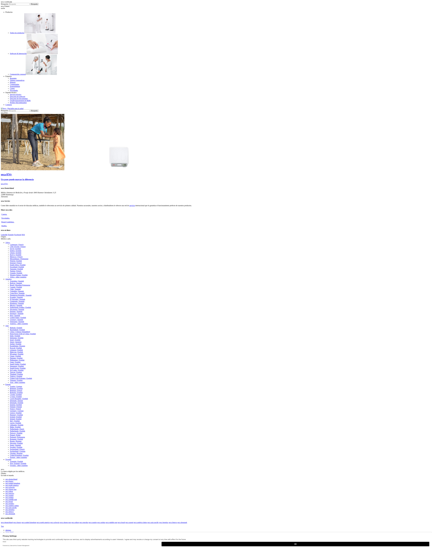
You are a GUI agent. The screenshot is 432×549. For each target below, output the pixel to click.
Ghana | (15, 253)
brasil (9, 501)
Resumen (13, 78)
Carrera (4, 214)
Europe (8, 384)
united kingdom (12, 483)
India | (15, 336)
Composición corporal (18, 74)
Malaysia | (16, 352)
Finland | (16, 407)
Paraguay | (16, 313)
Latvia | (15, 423)
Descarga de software (17, 97)
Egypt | (15, 249)
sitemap (8, 530)
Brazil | (20, 285)
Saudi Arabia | (18, 364)
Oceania (8, 459)
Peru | (15, 315)
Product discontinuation (18, 103)
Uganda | (16, 273)
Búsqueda (34, 4)
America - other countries (19, 324)
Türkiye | (16, 376)
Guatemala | (17, 301)
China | (20, 332)
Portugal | (17, 437)
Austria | (16, 386)
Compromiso (14, 84)
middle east (11, 499)
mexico (9, 493)
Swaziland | (17, 267)
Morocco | (16, 257)
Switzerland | (17, 449)
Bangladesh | (17, 330)
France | (15, 409)
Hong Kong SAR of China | (23, 334)
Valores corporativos (17, 80)
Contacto (8, 105)
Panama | (16, 311)
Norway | (16, 433)
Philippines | (17, 360)
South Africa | (18, 265)
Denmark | (16, 401)
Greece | (16, 413)
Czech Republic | (19, 399)
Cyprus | (16, 397)
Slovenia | (16, 443)
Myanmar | (16, 354)
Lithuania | (16, 425)
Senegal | (16, 263)
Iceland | (16, 417)
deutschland (11, 479)
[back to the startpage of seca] (12, 108)
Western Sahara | (19, 275)
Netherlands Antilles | (20, 307)
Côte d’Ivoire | (18, 247)
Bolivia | (16, 283)
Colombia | (17, 291)
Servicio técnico (15, 94)
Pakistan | (16, 358)
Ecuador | (16, 297)
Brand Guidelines (7, 222)
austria (9, 495)
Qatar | (15, 362)
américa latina (12, 506)
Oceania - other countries (19, 465)
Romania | (16, 439)
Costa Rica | (17, 293)
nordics (9, 504)
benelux (10, 510)
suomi (129, 522)
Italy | (15, 421)
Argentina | (17, 281)
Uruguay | (16, 320)
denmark (10, 514)
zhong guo (10, 489)
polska (9, 497)
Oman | (15, 356)
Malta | (15, 427)
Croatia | (16, 395)
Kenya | (15, 255)
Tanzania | (16, 269)
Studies (4, 226)
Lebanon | (16, 350)
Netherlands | (17, 429)
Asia (7, 326)
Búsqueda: (4, 4)
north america (12, 485)
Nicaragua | (17, 309)
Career (12, 88)
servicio (132, 205)
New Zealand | (18, 463)
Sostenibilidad (15, 86)
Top (2, 526)
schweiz (10, 487)
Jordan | (15, 344)
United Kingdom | (19, 455)
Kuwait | (16, 348)
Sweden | (16, 447)
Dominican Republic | (21, 295)
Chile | (15, 289)
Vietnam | (16, 380)
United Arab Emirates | (21, 378)
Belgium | (16, 388)
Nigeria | (16, 261)
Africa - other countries (18, 277)
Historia (13, 82)
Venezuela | (17, 322)
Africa (7, 243)
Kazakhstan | (17, 346)
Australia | (16, 461)
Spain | (15, 445)
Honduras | (17, 303)
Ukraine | (16, 453)
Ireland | (15, 419)
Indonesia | (16, 338)
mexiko (83, 522)
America (8, 279)
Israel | (15, 340)
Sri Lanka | (17, 370)
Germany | (17, 411)
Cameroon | (17, 245)
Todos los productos (17, 33)
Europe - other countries (18, 457)
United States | (18, 318)
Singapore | (17, 366)
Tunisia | (15, 271)
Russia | (15, 441)
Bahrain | (16, 328)
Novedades (14, 90)
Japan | (15, 342)
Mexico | (16, 305)
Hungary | (16, 415)
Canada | (16, 287)
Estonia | (16, 405)
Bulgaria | (16, 393)
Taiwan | (16, 372)
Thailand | (16, 374)
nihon (9, 491)
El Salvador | (17, 299)
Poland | (15, 435)
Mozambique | (19, 259)
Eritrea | (15, 251)
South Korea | (18, 368)
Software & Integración (18, 53)
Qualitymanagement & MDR (20, 101)
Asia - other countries (17, 382)
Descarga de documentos (19, 99)
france (9, 481)
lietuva (9, 512)
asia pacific (11, 508)
